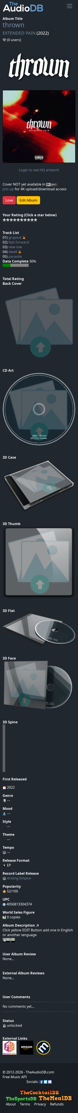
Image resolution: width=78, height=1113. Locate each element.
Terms (25, 1104)
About (11, 1104)
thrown (13, 24)
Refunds (57, 1104)
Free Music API (15, 1077)
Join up (8, 189)
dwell (12, 251)
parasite (15, 256)
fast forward (18, 242)
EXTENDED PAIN (19, 33)
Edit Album (28, 200)
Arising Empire (19, 878)
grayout (14, 237)
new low (15, 247)
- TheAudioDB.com (38, 1072)
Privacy (40, 1104)
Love (9, 200)
